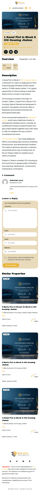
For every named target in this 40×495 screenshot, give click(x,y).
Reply (12, 193)
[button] (30, 8)
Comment (7, 206)
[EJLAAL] (20, 3)
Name (6, 230)
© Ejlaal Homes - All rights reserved (20, 489)
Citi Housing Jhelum (28, 80)
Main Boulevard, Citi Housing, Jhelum (15, 368)
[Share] (16, 52)
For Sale (7, 32)
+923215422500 (17, 8)
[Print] (11, 52)
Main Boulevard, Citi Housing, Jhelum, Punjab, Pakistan (20, 312)
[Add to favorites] (6, 52)
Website (7, 248)
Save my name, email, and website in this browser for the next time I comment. (21, 258)
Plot (14, 32)
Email (6, 239)
